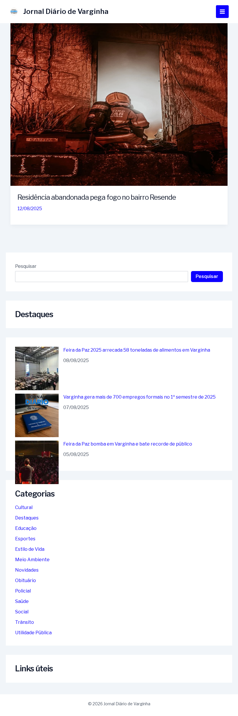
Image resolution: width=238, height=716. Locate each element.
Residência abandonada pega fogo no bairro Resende (96, 197)
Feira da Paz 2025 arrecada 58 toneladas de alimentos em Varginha (136, 350)
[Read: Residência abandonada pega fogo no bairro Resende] (119, 104)
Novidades (27, 570)
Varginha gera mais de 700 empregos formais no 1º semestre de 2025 (139, 397)
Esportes (25, 538)
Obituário (25, 580)
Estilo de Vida (29, 549)
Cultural (24, 507)
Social (21, 612)
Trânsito (24, 622)
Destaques (27, 518)
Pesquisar (26, 266)
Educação (26, 528)
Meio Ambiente (32, 559)
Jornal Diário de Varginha (66, 11)
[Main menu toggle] (222, 11)
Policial (23, 591)
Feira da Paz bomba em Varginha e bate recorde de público (127, 444)
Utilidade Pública (33, 632)
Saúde (22, 601)
